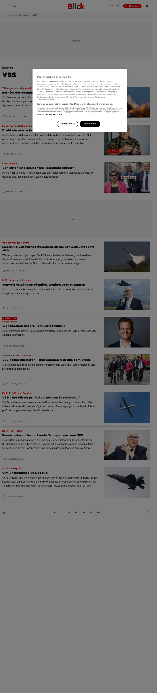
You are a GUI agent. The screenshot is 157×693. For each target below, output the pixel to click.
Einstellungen (67, 124)
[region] (80, 100)
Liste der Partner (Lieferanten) (49, 114)
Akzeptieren (90, 124)
